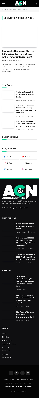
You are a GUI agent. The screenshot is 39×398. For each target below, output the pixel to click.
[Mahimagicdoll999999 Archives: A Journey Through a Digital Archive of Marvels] (8, 108)
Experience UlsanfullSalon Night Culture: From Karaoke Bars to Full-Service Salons (25, 281)
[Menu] (3, 3)
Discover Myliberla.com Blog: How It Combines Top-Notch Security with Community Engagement (18, 54)
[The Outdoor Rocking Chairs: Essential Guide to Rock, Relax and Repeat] (8, 298)
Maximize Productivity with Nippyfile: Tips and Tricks (25, 94)
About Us (5, 347)
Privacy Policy (7, 340)
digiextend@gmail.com (20, 208)
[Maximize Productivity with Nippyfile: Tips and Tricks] (8, 95)
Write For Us (6, 358)
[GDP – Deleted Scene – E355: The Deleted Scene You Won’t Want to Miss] (8, 124)
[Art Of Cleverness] (20, 3)
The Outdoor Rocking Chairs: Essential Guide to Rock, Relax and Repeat (25, 299)
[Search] (36, 3)
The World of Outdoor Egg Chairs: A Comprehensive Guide (25, 314)
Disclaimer (6, 337)
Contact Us (6, 351)
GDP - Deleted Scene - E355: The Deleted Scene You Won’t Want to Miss (26, 123)
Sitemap (5, 354)
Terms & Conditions (9, 344)
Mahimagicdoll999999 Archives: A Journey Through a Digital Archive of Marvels (26, 109)
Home (4, 334)
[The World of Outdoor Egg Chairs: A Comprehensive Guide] (8, 315)
